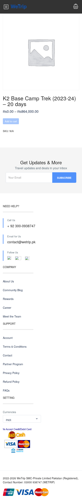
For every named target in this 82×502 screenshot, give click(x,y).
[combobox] (22, 419)
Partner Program (13, 364)
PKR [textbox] (8, 420)
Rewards (8, 299)
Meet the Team (12, 316)
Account (8, 338)
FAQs (6, 390)
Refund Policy (11, 382)
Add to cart (11, 121)
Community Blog (13, 290)
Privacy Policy (11, 373)
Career (7, 307)
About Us (8, 281)
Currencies (9, 412)
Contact (7, 355)
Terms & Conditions (15, 346)
